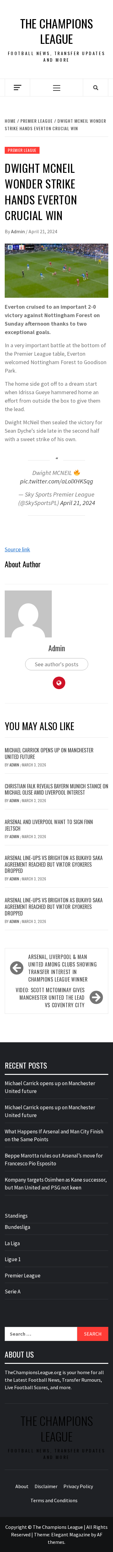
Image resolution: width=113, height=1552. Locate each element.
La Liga (12, 1243)
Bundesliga (17, 1227)
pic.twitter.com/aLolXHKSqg (56, 481)
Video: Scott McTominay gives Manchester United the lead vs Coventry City (50, 997)
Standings (16, 1215)
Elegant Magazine (70, 1534)
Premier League (22, 150)
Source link (17, 549)
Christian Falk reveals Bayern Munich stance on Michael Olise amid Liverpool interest (56, 789)
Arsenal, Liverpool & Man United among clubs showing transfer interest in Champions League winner (62, 968)
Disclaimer (46, 1486)
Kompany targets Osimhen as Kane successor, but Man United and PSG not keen (56, 1183)
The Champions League (56, 31)
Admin (18, 231)
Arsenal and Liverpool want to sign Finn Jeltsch (49, 825)
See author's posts (56, 664)
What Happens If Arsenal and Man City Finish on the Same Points (54, 1135)
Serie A (12, 1291)
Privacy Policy (78, 1486)
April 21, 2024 (77, 503)
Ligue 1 (13, 1259)
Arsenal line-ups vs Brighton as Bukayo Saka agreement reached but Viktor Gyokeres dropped (54, 864)
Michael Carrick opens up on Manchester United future (49, 753)
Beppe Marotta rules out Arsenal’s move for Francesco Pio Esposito (54, 1159)
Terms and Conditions (54, 1500)
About (22, 1486)
